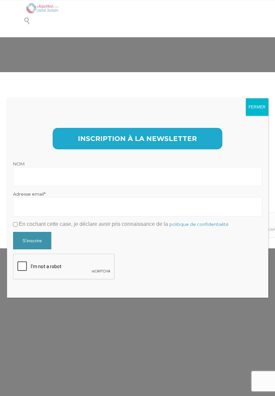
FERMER (257, 107)
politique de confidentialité (199, 224)
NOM (18, 163)
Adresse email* (29, 194)
